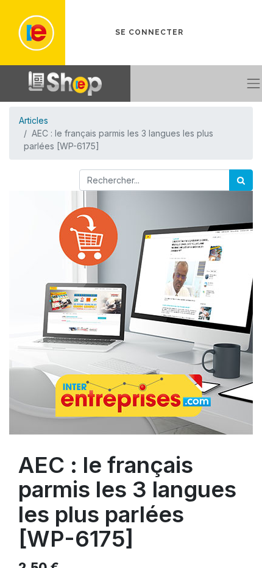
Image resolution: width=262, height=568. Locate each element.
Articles (33, 120)
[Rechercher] (241, 180)
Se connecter (149, 32)
